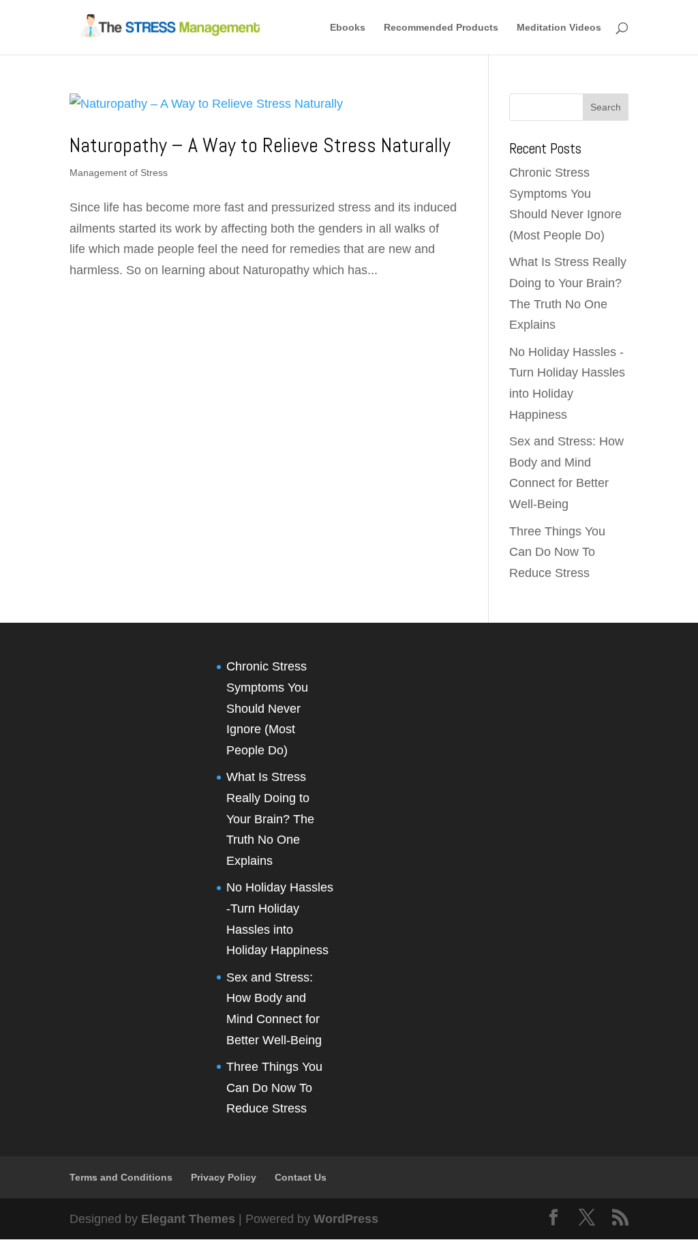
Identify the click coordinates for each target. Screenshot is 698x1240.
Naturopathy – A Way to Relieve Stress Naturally (260, 145)
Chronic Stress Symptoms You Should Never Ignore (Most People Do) (267, 708)
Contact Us (301, 1177)
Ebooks (347, 28)
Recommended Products (441, 28)
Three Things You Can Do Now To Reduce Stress (557, 552)
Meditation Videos (559, 28)
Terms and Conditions (121, 1177)
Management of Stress (119, 172)
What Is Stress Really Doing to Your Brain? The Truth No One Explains (270, 818)
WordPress (346, 1219)
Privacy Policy (223, 1177)
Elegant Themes (188, 1219)
